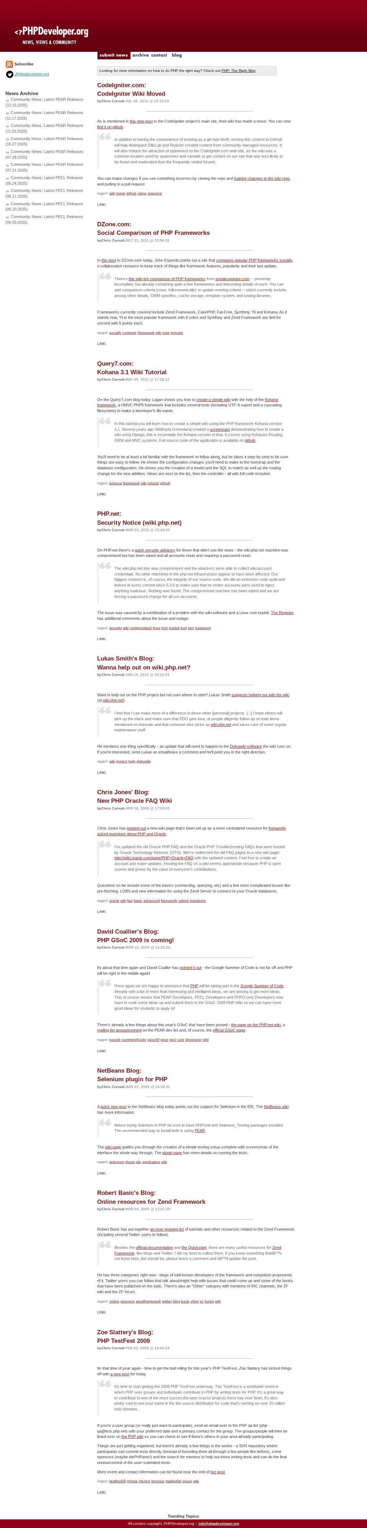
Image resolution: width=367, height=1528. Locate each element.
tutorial (153, 483)
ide (138, 1162)
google (115, 1040)
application (151, 1162)
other (194, 1301)
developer (193, 1040)
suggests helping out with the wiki (260, 695)
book (185, 1301)
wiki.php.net (113, 700)
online (114, 1301)
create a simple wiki (213, 399)
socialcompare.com (232, 279)
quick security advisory (155, 550)
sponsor (158, 1481)
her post (217, 1472)
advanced (151, 901)
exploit (174, 628)
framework (146, 333)
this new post (141, 121)
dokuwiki (144, 761)
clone (142, 193)
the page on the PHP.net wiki (256, 1025)
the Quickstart (194, 1247)
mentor (144, 1481)
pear (164, 1040)
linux (156, 628)
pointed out (136, 828)
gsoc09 (153, 1040)
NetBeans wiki (276, 1106)
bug (184, 628)
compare (129, 333)
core (180, 1040)
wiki (112, 193)
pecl (172, 1040)
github (131, 193)
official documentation (154, 1247)
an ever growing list (167, 1229)
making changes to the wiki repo (262, 178)
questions (198, 901)
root (164, 628)
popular (177, 333)
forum (209, 1301)
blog (176, 1301)
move (120, 193)
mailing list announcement (119, 1030)
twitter (167, 1301)
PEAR (200, 1130)
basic (138, 901)
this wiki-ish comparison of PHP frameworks (167, 279)
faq (130, 901)
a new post (119, 1374)
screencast (220, 429)
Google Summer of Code (261, 986)
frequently (169, 901)
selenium (116, 1162)
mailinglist (173, 1481)
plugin (130, 1162)
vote (166, 333)
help (131, 761)
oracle (114, 901)
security (115, 628)
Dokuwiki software (246, 746)
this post (108, 260)
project (121, 761)
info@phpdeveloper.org (219, 1523)
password (203, 628)
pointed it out (190, 967)
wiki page (113, 1147)
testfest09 (117, 1481)
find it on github (110, 127)
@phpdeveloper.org (31, 74)
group (187, 1481)
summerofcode (134, 1040)
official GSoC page (229, 1030)
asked (183, 901)
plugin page (172, 1153)
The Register (282, 612)
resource (155, 193)
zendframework (148, 1301)
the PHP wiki (132, 1436)
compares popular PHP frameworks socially (254, 260)
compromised (141, 628)
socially (115, 333)
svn (191, 628)
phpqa (132, 1481)
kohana (115, 483)
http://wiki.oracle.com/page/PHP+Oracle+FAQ (154, 858)
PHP (194, 986)
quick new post (113, 1106)
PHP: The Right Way (238, 71)
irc (202, 1301)
